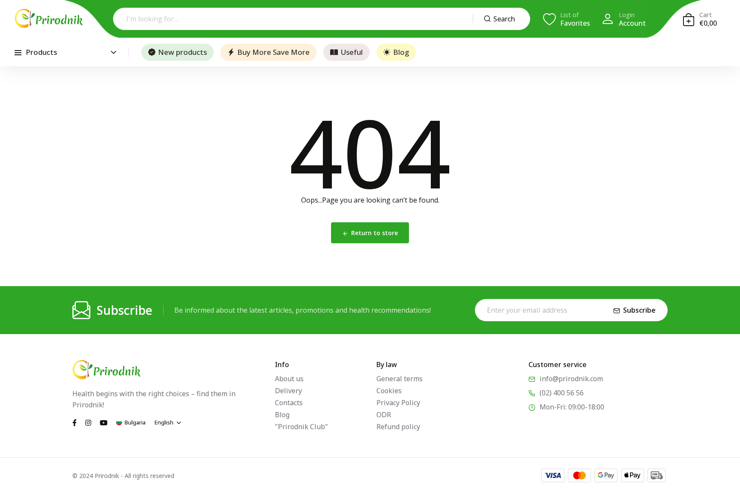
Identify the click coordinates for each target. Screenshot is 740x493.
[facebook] (74, 422)
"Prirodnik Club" (301, 426)
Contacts (289, 402)
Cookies (389, 390)
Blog (401, 52)
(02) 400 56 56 (562, 392)
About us (289, 378)
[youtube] (103, 422)
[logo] (49, 18)
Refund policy (398, 426)
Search (504, 19)
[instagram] (88, 422)
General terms (399, 378)
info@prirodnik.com (571, 378)
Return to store (374, 233)
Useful (351, 52)
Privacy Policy (398, 402)
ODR (383, 414)
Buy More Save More (273, 52)
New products (182, 52)
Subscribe (639, 310)
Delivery (288, 390)
